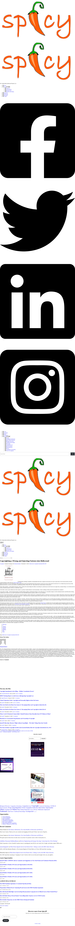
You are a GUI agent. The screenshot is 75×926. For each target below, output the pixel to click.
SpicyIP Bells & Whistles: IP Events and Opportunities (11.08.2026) (16, 864)
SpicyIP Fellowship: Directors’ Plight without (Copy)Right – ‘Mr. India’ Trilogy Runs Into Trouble (23, 723)
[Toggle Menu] (9, 87)
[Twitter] (37, 258)
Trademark (3, 811)
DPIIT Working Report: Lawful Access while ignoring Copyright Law (17, 695)
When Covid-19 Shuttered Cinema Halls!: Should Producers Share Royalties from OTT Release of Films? (25, 714)
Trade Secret (11, 811)
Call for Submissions (6, 816)
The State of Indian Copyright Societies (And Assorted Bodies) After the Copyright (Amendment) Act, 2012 (25, 727)
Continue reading (37, 923)
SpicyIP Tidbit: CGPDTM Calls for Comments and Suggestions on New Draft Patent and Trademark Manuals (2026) (28, 860)
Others (2, 809)
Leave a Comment (19, 693)
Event (23, 807)
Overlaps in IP (8, 809)
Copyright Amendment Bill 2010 (40, 563)
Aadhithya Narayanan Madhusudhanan (9, 841)
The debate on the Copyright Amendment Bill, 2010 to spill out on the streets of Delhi (16, 730)
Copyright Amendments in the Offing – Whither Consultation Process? (17, 691)
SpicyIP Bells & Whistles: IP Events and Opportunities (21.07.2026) (16, 876)
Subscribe (6, 920)
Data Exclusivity (3, 807)
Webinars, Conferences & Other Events (9, 824)
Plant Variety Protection (23, 809)
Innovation (42, 807)
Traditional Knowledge (19, 811)
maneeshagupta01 (4, 846)
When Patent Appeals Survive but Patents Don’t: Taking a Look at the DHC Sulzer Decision (32, 846)
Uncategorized (29, 811)
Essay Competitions (6, 818)
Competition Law (26, 806)
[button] (7, 86)
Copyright (2, 563)
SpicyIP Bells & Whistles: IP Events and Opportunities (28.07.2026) (16, 872)
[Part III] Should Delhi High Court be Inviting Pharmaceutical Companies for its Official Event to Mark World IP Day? (29, 891)
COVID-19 (53, 806)
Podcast (31, 809)
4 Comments (14, 707)
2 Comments (17, 698)
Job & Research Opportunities (7, 820)
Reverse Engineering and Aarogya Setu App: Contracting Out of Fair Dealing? (38, 841)
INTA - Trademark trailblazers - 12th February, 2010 (10, 731)
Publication (41, 809)
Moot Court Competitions (7, 821)
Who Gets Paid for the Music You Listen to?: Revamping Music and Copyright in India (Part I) (23, 709)
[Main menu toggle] (2, 543)
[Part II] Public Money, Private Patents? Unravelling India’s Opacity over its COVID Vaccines (22, 895)
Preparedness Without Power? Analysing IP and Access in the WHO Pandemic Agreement (21, 887)
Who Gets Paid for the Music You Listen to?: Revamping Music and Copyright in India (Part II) (23, 704)
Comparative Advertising (16, 806)
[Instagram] (37, 429)
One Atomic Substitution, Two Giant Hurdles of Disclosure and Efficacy (25, 829)
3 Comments (12, 720)
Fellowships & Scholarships (7, 819)
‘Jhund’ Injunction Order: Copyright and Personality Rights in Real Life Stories (19, 700)
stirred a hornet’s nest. (17, 582)
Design (10, 807)
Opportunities (49, 807)
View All (35, 811)
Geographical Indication (32, 807)
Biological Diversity (5, 806)
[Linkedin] (37, 343)
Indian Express (43, 602)
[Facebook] (37, 183)
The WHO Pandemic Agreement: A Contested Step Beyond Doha (15, 883)
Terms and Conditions (4, 905)
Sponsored (47, 809)
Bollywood (31, 563)
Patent (15, 809)
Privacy (35, 809)
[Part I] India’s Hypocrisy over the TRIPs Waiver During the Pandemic (17, 899)
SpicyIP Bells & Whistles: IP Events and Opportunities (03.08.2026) (16, 868)
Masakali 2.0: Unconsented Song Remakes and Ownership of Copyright (17, 718)
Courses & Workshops (44, 806)
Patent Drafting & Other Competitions (9, 822)
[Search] (73, 453)
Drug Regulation (16, 807)
